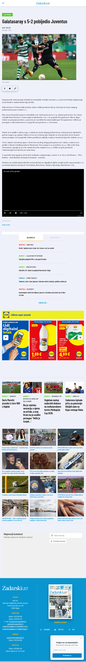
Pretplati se (67, 655)
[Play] (5, 213)
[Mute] (15, 213)
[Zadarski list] (43, 3)
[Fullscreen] (81, 213)
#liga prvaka (6, 225)
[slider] (43, 210)
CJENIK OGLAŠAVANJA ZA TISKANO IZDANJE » (15, 629)
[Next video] (10, 213)
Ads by (79, 215)
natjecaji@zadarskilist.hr (15, 624)
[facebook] (4, 88)
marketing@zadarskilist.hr (17, 621)
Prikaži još (42, 303)
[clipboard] (15, 88)
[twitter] (9, 88)
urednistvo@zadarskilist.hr (15, 637)
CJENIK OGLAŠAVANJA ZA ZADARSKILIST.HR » (15, 627)
